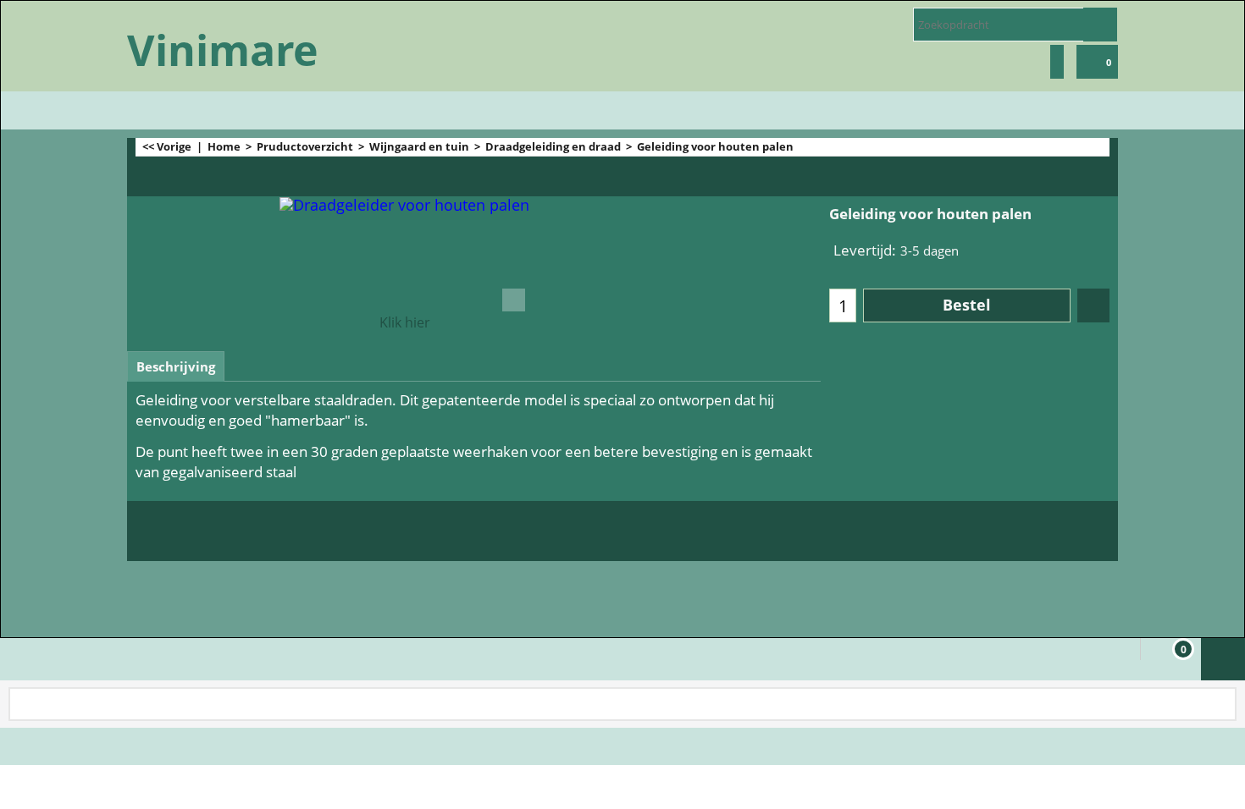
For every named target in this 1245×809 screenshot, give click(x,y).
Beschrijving (175, 366)
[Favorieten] (1093, 305)
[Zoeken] (1100, 24)
